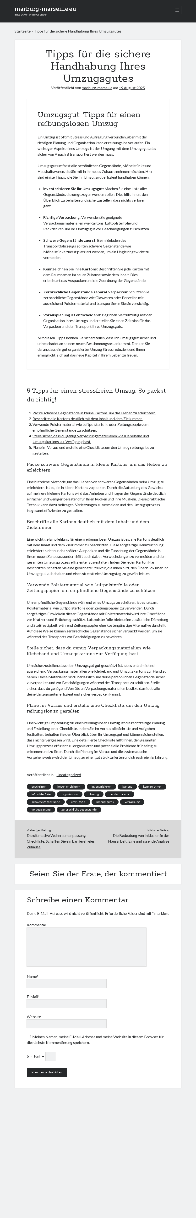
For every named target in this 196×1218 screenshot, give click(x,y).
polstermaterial (120, 794)
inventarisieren (101, 786)
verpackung (132, 802)
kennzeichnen (152, 786)
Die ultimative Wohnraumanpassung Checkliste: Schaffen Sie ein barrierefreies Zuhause (61, 841)
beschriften (39, 786)
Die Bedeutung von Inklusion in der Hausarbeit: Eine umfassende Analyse (138, 838)
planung (94, 794)
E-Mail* (33, 996)
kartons (127, 786)
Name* (32, 976)
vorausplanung (41, 809)
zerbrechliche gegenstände (79, 809)
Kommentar (36, 924)
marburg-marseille (97, 87)
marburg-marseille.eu (45, 9)
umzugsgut (78, 802)
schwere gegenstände (46, 802)
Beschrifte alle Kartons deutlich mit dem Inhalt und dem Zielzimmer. (87, 418)
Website (34, 1016)
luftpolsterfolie (41, 794)
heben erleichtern (69, 786)
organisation (70, 794)
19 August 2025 (132, 87)
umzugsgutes (105, 802)
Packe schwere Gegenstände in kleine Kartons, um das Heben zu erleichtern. (94, 413)
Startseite (23, 31)
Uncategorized (68, 774)
